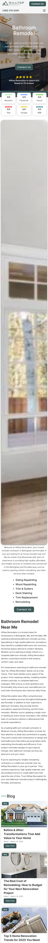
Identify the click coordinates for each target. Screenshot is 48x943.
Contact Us (37, 4)
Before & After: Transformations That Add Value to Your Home (22, 834)
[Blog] (24, 814)
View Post (10, 846)
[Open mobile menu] (44, 11)
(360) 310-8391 (10, 10)
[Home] (13, 3)
